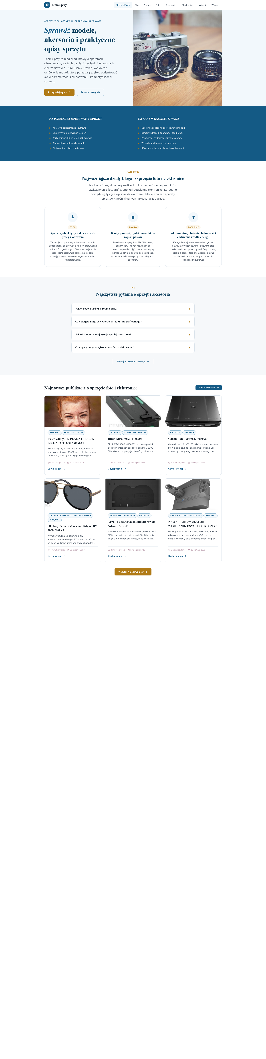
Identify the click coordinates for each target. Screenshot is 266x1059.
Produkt (147, 5)
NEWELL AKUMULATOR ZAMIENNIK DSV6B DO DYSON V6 (192, 523)
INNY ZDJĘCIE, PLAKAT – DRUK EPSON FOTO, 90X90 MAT (71, 440)
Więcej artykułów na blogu (131, 361)
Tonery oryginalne (135, 432)
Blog (137, 5)
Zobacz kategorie (90, 92)
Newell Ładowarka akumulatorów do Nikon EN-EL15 (131, 523)
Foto (158, 5)
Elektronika (187, 5)
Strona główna (123, 5)
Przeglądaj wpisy (57, 92)
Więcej (202, 5)
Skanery (189, 432)
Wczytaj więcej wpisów (131, 572)
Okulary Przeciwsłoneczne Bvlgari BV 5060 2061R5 (72, 528)
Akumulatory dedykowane (186, 515)
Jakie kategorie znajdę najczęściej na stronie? (103, 334)
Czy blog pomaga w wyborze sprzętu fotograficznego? (108, 321)
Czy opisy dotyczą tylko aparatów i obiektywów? (104, 347)
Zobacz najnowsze (206, 387)
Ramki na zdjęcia (73, 432)
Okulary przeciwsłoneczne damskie (70, 515)
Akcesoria (171, 5)
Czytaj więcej (55, 468)
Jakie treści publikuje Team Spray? (96, 308)
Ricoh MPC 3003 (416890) (125, 438)
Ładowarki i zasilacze (122, 515)
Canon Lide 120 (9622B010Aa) (188, 438)
